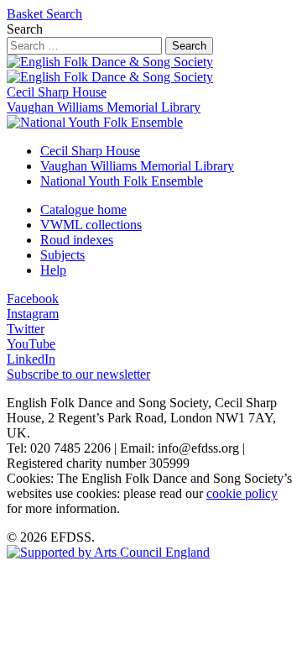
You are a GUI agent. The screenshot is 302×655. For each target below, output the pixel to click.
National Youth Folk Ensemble (121, 181)
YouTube (31, 344)
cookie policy (242, 493)
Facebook (33, 298)
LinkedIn (31, 359)
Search (64, 14)
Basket (26, 14)
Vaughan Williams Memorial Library (103, 107)
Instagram (33, 314)
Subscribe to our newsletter (78, 374)
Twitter (25, 329)
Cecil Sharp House (57, 92)
